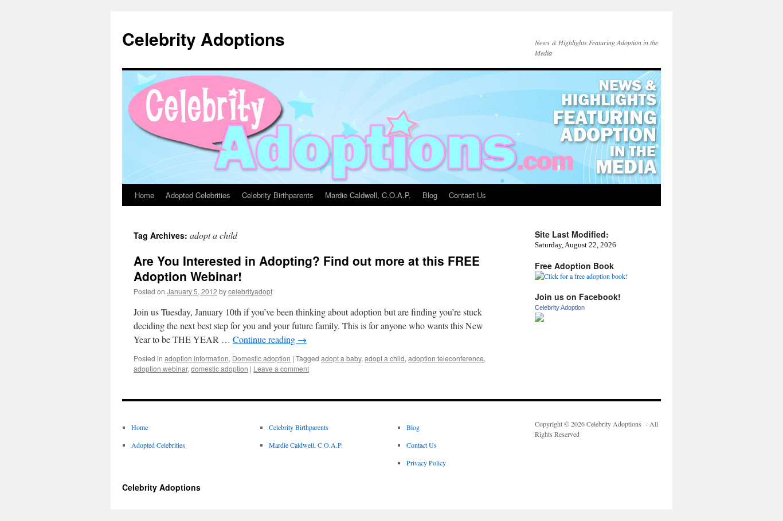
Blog (429, 195)
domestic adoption (219, 368)
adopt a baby (341, 358)
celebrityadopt (250, 291)
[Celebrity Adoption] (539, 318)
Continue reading (270, 339)
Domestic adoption (261, 358)
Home (144, 195)
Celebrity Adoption (560, 307)
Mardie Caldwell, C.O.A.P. (368, 195)
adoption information (197, 358)
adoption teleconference (446, 358)
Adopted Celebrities (198, 195)
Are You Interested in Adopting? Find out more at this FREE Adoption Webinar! (307, 268)
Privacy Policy (426, 462)
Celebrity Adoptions (203, 38)
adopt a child (385, 358)
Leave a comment (281, 368)
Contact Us (467, 195)
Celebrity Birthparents (278, 195)
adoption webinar (160, 368)
